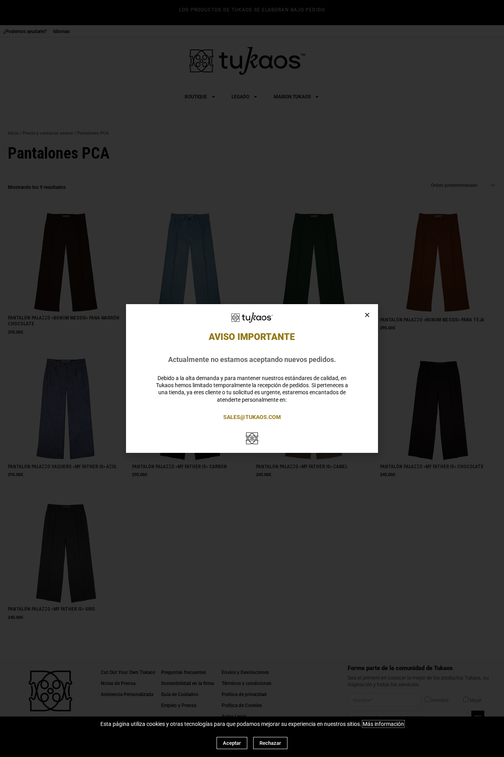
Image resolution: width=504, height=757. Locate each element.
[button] (367, 315)
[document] (252, 378)
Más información (383, 724)
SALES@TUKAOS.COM (252, 417)
